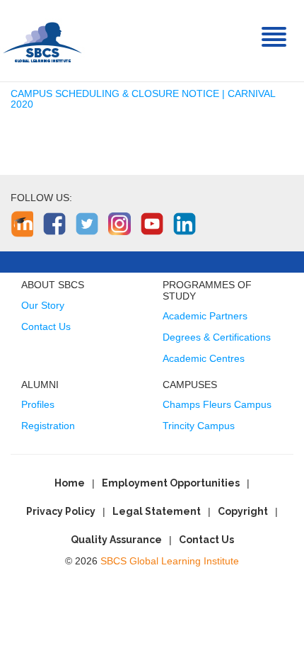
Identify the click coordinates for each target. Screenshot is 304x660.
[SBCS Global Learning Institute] (42, 40)
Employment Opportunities (171, 483)
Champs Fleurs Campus (217, 404)
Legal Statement (156, 511)
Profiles (37, 404)
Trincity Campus (199, 425)
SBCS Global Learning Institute (169, 561)
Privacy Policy (60, 511)
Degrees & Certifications (217, 337)
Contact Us (46, 326)
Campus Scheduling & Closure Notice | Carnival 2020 (143, 99)
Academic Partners (205, 316)
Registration (48, 425)
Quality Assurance (116, 539)
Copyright (243, 511)
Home (69, 483)
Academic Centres (204, 358)
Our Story (42, 305)
